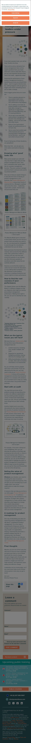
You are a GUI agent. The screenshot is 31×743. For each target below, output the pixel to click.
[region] (15, 13)
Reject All (15, 18)
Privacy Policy (11, 9)
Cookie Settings (15, 13)
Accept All (15, 22)
